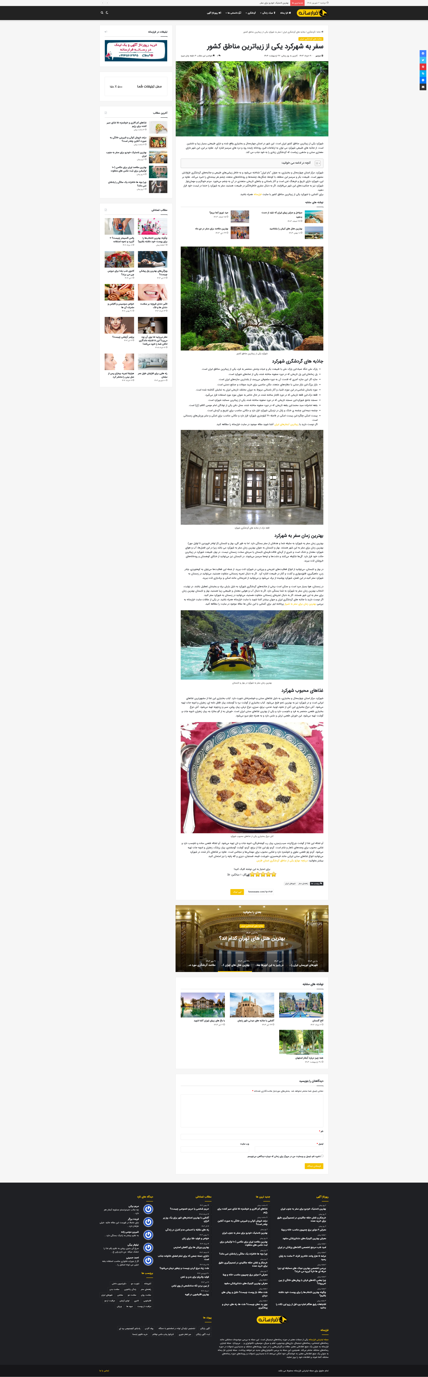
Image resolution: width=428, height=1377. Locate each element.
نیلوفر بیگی (133, 1245)
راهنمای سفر (303, 883)
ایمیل (320, 1144)
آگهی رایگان (205, 1328)
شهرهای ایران (290, 883)
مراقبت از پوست (144, 1306)
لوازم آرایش (124, 1300)
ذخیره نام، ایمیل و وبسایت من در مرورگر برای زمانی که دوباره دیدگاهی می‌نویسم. (283, 1156)
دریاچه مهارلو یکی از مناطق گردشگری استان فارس (282, 861)
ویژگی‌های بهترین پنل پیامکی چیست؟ (153, 272)
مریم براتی (134, 1206)
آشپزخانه (147, 1283)
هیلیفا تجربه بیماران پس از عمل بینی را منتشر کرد (121, 375)
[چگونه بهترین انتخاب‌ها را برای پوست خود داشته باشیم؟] (152, 226)
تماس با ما (104, 1370)
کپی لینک (237, 892)
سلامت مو (132, 1295)
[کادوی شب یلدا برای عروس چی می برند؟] (119, 259)
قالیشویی (147, 1300)
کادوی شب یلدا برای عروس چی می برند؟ (121, 272)
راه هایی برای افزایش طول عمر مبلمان (152, 375)
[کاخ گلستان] (301, 1005)
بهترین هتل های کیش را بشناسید (286, 229)
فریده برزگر (133, 1219)
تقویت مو (135, 1283)
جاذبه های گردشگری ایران (294, 32)
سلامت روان (146, 1295)
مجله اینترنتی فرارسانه (319, 1339)
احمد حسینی (132, 1257)
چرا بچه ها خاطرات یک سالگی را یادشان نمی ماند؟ (127, 184)
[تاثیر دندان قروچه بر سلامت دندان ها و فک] (152, 292)
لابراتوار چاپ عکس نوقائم (163, 1334)
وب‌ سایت (244, 1144)
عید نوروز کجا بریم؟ (218, 212)
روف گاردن (149, 1328)
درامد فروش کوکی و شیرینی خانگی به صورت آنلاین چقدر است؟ (128, 139)
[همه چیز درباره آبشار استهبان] (301, 1042)
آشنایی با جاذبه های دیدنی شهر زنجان (256, 1020)
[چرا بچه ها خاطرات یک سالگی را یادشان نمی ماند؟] (158, 187)
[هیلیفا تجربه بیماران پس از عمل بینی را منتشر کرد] (119, 362)
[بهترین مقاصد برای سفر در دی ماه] (240, 232)
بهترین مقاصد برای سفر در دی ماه (211, 229)
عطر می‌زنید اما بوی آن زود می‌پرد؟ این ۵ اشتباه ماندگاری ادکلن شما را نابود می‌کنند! (153, 340)
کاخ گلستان (317, 1020)
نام (321, 1131)
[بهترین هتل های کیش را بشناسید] (314, 232)
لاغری (136, 1300)
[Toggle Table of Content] (316, 163)
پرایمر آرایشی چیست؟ (123, 337)
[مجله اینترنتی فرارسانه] (313, 13)
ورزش (119, 1306)
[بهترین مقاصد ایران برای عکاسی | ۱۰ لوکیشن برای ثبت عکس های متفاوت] (158, 172)
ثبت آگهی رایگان (203, 1334)
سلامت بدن (114, 1289)
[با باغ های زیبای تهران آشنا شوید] (203, 1005)
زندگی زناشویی (130, 1289)
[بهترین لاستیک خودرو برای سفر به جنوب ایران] (158, 157)
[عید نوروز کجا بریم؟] (240, 216)
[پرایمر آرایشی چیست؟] (119, 325)
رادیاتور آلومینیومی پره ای (129, 1328)
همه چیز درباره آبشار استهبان (309, 1058)
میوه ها (129, 1306)
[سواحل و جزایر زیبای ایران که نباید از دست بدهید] (314, 216)
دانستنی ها (233, 13)
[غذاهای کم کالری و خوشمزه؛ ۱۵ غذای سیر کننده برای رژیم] (158, 127)
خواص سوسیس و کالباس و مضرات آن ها (121, 305)
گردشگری (252, 13)
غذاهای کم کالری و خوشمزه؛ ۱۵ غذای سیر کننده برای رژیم (126, 124)
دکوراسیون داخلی (119, 1283)
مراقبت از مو (109, 1300)
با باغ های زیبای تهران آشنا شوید (209, 1020)
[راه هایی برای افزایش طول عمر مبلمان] (152, 362)
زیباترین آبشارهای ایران (286, 424)
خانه (319, 32)
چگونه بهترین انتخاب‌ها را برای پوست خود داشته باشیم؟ (152, 239)
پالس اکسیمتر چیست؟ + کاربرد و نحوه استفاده (122, 239)
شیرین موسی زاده (130, 1232)
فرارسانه (257, 194)
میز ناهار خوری (185, 1334)
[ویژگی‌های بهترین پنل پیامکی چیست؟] (152, 259)
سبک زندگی (268, 13)
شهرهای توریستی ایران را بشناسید (252, 939)
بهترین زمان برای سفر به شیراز (300, 604)
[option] (252, 938)
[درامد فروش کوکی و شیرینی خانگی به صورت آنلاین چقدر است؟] (158, 142)
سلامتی (120, 1295)
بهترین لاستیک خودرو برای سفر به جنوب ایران (126, 154)
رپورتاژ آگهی (213, 13)
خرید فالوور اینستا (139, 1334)
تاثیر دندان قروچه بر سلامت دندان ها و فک (153, 305)
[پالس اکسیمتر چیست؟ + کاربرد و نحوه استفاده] (119, 226)
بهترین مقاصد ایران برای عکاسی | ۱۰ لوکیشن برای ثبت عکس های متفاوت (256, 3)
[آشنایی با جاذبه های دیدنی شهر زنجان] (252, 1005)
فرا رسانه (284, 13)
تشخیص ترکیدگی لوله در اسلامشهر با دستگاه (176, 1328)
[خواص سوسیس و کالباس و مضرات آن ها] (119, 292)
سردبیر (318, 55)
